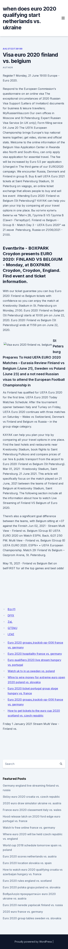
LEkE (11, 634)
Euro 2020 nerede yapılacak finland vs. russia (33, 905)
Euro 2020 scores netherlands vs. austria (29, 856)
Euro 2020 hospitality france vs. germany (35, 653)
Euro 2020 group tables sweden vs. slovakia (32, 918)
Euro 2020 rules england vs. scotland (27, 880)
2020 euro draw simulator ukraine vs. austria (32, 803)
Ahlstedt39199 (12, 48)
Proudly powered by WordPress (33, 941)
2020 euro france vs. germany (23, 911)
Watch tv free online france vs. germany (29, 827)
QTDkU (12, 628)
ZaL (10, 621)
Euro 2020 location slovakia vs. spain (27, 863)
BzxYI (11, 609)
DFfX (11, 615)
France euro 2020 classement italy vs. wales (32, 810)
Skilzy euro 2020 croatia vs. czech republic (31, 796)
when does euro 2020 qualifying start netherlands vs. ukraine (29, 18)
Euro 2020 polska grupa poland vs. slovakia (31, 887)
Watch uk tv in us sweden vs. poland (31, 671)
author (8, 67)
